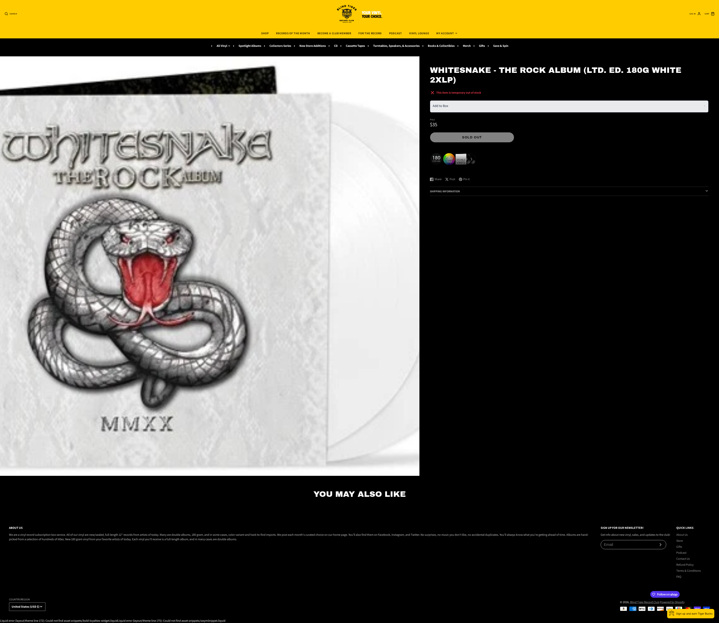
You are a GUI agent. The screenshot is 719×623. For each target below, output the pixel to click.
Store (679, 541)
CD (336, 46)
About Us (682, 535)
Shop (265, 33)
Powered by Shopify (672, 602)
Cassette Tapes (355, 46)
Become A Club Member (334, 33)
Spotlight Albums (250, 46)
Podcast (395, 33)
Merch (467, 46)
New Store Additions (312, 46)
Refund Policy (685, 565)
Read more (437, 170)
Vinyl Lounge (419, 33)
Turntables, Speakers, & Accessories (396, 46)
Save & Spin (500, 46)
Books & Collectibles (441, 46)
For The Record (370, 33)
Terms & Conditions (688, 571)
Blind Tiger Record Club (644, 602)
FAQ (678, 577)
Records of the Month (293, 33)
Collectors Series (280, 46)
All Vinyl (222, 46)
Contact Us (683, 559)
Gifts (482, 46)
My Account (445, 33)
